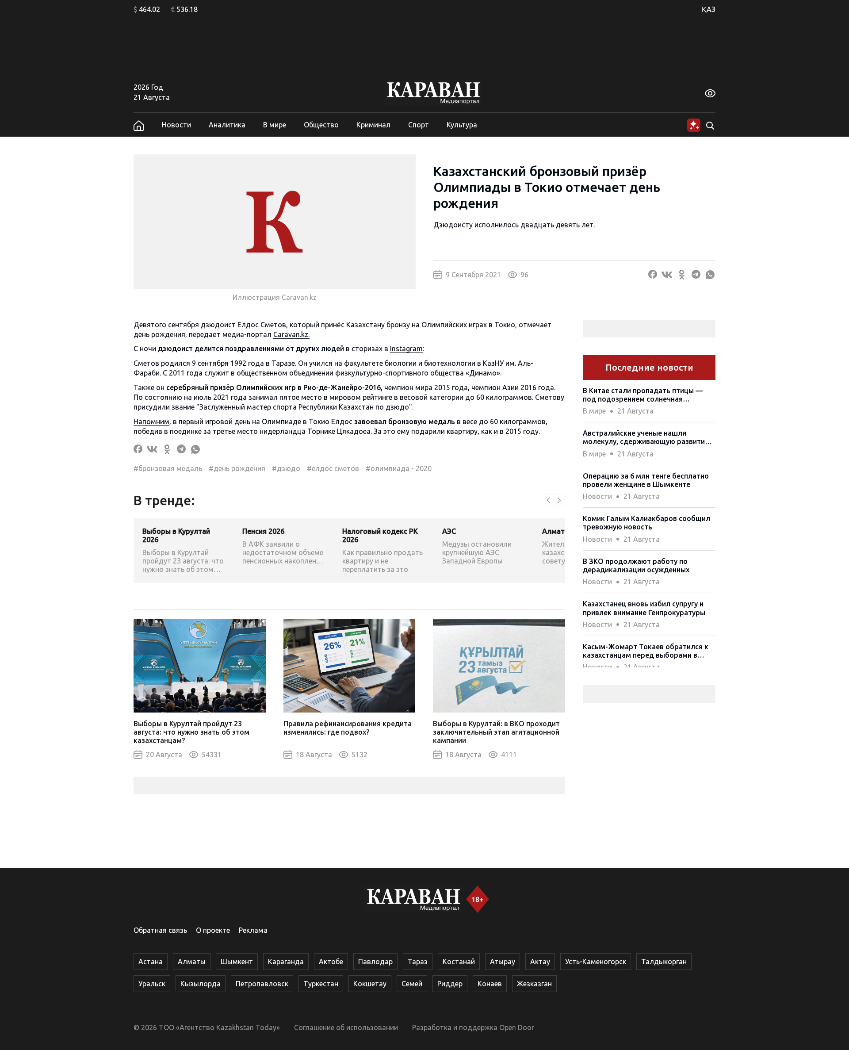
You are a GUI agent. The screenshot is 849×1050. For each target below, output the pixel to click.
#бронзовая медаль (168, 468)
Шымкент (237, 962)
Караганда (286, 962)
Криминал (373, 125)
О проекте (213, 930)
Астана (150, 962)
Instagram (406, 349)
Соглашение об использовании (346, 1027)
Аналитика (227, 125)
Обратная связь (160, 930)
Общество (321, 125)
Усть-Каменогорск (595, 962)
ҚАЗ (708, 9)
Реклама (253, 930)
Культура (462, 125)
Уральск (151, 984)
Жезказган (534, 984)
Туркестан (320, 984)
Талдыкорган (664, 962)
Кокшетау (369, 984)
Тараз (418, 962)
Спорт (418, 125)
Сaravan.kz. (291, 334)
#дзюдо (286, 468)
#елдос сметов (333, 468)
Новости (176, 125)
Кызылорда (200, 984)
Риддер (450, 984)
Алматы (192, 962)
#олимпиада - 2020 (399, 468)
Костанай (459, 962)
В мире (274, 125)
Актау (540, 962)
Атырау (502, 962)
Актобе (331, 962)
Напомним (151, 421)
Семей (412, 984)
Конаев (490, 984)
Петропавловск (262, 984)
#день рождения (237, 468)
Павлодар (375, 962)
